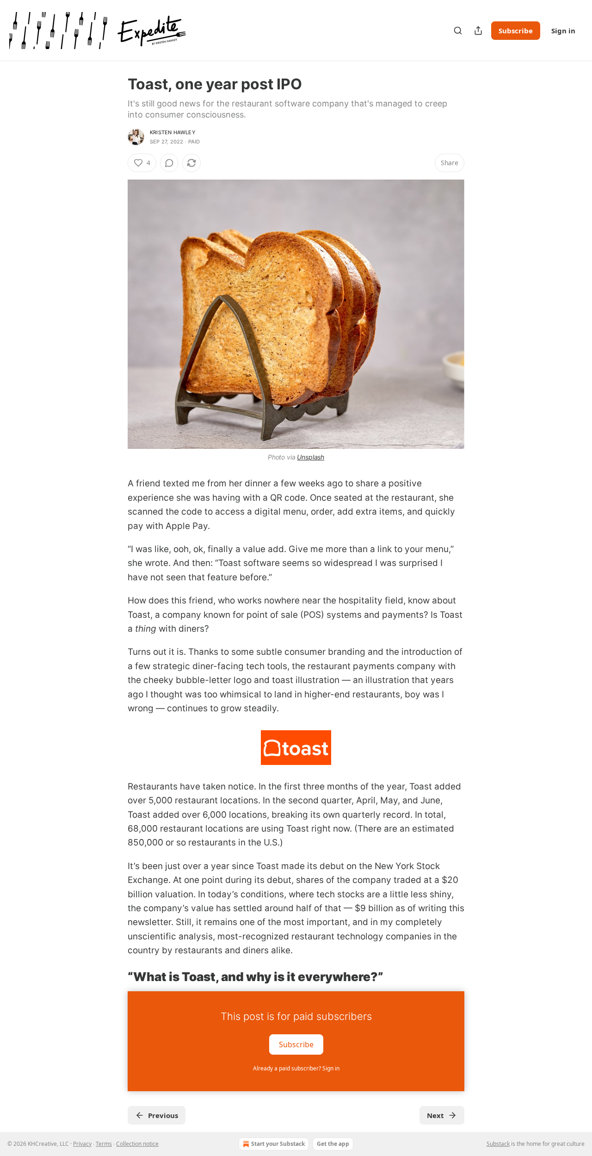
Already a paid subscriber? (296, 1068)
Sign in (563, 30)
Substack (498, 1144)
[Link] (114, 977)
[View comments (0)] (169, 163)
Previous (163, 1115)
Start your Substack (278, 1144)
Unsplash (310, 457)
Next (435, 1115)
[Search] (458, 30)
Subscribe (516, 30)
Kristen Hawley (173, 132)
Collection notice (137, 1144)
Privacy (82, 1144)
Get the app (333, 1144)
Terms (104, 1144)
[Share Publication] (478, 30)
